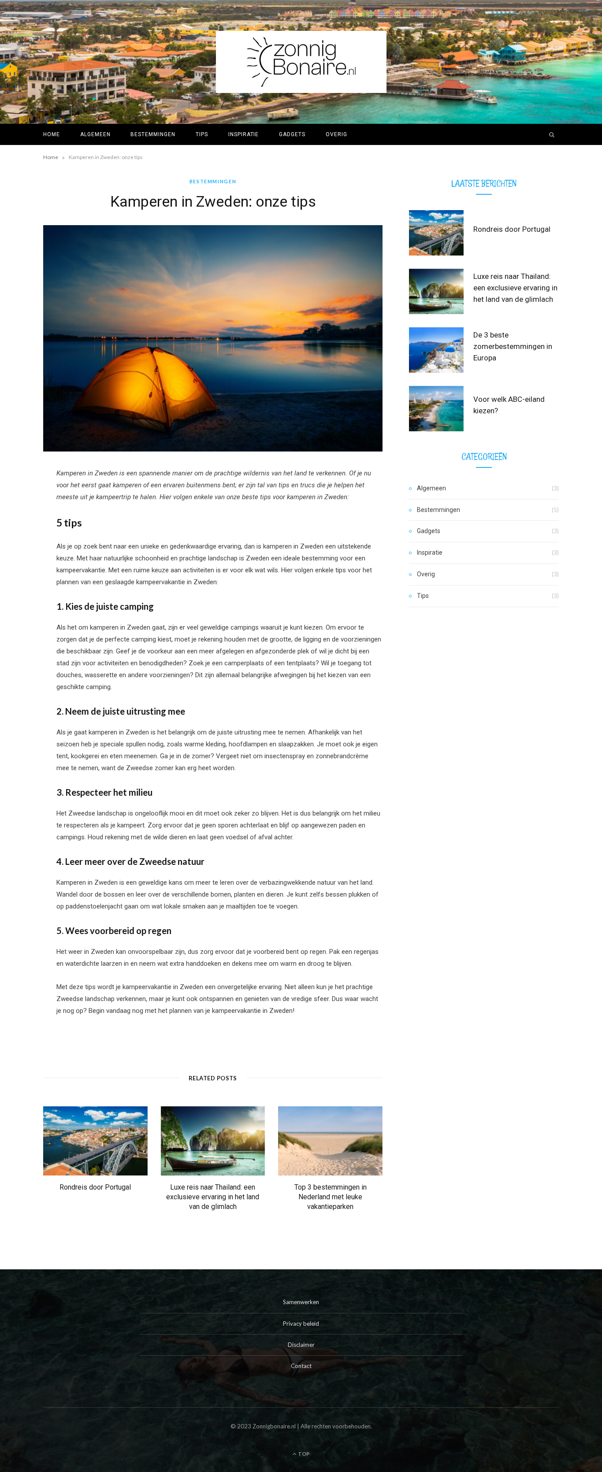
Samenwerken (301, 1301)
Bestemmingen (152, 134)
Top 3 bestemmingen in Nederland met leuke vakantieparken (330, 1196)
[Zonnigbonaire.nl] (301, 62)
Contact (301, 1365)
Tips (202, 134)
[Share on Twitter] (20, 522)
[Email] (20, 567)
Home (51, 134)
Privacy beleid (301, 1323)
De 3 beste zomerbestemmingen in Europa (512, 346)
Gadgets (292, 134)
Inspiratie (243, 134)
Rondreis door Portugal (95, 1187)
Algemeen (95, 134)
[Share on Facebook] (20, 500)
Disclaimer (301, 1344)
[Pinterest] (20, 545)
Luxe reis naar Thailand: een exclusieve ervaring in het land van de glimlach (212, 1196)
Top (303, 1453)
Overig (336, 134)
